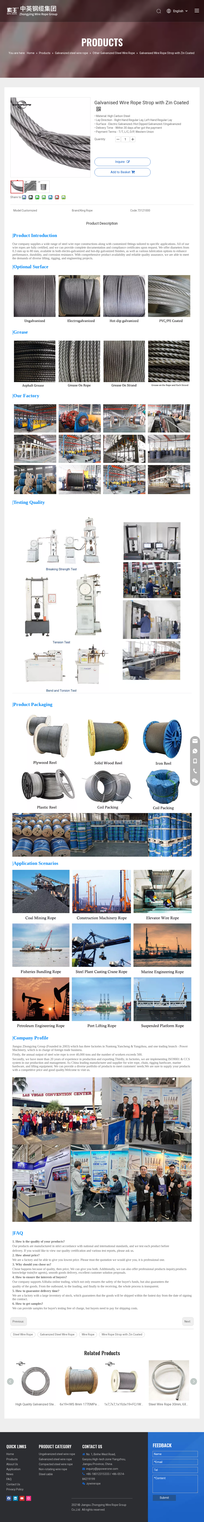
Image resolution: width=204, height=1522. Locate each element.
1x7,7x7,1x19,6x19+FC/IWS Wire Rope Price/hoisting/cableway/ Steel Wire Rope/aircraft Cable (124, 1404)
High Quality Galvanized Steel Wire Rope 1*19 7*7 (35, 1404)
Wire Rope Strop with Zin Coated (122, 1334)
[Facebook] (8, 1498)
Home (10, 1454)
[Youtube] (22, 1498)
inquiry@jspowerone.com (102, 1468)
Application (13, 1469)
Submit (164, 1497)
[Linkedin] (15, 1498)
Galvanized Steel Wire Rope (57, 1334)
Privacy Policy (15, 1489)
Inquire (120, 162)
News (9, 1474)
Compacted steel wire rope (56, 1464)
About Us (12, 1464)
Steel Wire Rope (23, 1334)
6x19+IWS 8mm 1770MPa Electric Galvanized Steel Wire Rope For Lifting (80, 1404)
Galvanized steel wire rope (55, 1459)
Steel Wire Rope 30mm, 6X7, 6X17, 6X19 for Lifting (169, 1404)
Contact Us (13, 1484)
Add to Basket (120, 172)
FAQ (9, 1479)
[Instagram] (28, 1498)
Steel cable (46, 1474)
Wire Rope (88, 1334)
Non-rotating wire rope (53, 1469)
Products (12, 1459)
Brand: (76, 210)
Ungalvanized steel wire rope (57, 1454)
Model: (17, 210)
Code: (133, 210)
